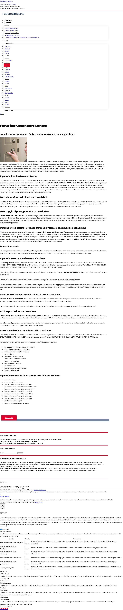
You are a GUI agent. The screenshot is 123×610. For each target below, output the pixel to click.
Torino (6, 100)
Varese (7, 102)
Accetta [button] (100, 500)
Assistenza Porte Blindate (12, 35)
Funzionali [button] (3, 571)
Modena (7, 74)
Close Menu (4, 496)
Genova (7, 62)
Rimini (6, 95)
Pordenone (8, 88)
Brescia (7, 51)
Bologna (7, 48)
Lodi (6, 67)
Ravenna (7, 90)
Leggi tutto (39, 502)
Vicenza (7, 107)
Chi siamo (8, 22)
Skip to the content (6, 1)
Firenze (7, 58)
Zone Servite (9, 43)
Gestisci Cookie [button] (30, 502)
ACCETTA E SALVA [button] (6, 606)
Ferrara (7, 55)
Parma (7, 83)
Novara (7, 79)
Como (7, 53)
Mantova (7, 69)
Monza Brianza (9, 76)
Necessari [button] (3, 527)
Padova (7, 81)
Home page (8, 20)
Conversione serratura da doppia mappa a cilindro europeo (22, 37)
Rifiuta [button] (110, 500)
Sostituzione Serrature (11, 28)
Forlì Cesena (8, 60)
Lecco (7, 65)
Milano (7, 72)
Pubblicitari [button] (4, 597)
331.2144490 (12, 4)
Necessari (5, 529)
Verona (7, 104)
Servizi (7, 25)
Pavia (6, 86)
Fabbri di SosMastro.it (40, 490)
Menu (2, 114)
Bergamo (8, 46)
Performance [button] (4, 581)
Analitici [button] (2, 588)
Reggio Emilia (9, 93)
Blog (6, 41)
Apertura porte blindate (12, 33)
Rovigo (7, 97)
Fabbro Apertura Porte (11, 30)
